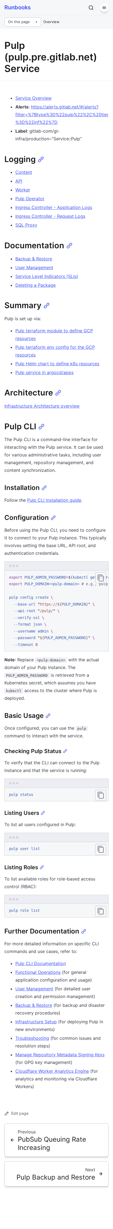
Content (23, 172)
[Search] (91, 7)
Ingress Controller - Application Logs (53, 207)
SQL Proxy (26, 225)
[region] (56, 611)
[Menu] (104, 7)
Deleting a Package (35, 285)
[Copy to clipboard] (100, 577)
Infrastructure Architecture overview (42, 406)
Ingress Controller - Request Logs (50, 216)
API (18, 181)
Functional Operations (38, 972)
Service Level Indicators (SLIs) (46, 276)
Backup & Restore (33, 258)
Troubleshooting (32, 1038)
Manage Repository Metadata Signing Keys (59, 1054)
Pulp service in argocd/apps (44, 372)
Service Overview (33, 98)
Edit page (20, 1113)
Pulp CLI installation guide (54, 500)
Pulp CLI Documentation (40, 963)
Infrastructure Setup (36, 1021)
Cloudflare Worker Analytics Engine (52, 1071)
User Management (34, 267)
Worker (22, 190)
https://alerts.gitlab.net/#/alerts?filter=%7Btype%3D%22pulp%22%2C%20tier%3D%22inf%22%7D (61, 114)
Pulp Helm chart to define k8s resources (57, 363)
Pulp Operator (29, 198)
